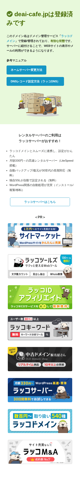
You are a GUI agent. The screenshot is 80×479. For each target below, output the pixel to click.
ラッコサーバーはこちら (40, 201)
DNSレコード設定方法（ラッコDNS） (35, 81)
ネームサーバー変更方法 (26, 69)
